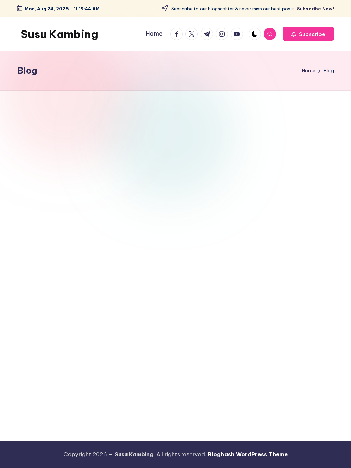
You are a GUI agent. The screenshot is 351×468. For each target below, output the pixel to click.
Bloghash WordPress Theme (248, 454)
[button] (308, 34)
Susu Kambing (59, 34)
